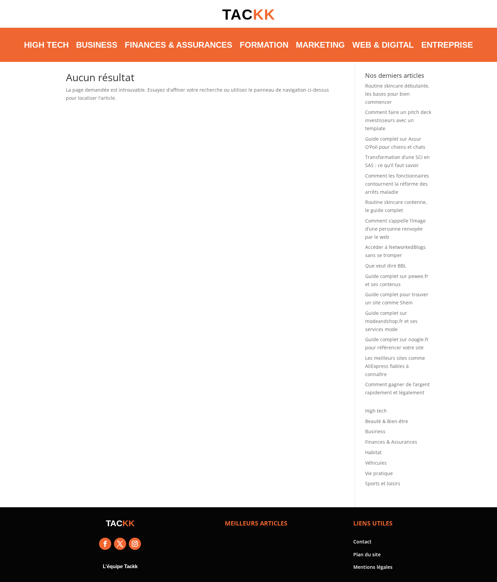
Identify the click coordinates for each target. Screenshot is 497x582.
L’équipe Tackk (120, 566)
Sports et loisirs (382, 483)
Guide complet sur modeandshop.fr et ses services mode (391, 321)
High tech (46, 44)
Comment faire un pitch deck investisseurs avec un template (398, 120)
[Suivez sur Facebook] (105, 544)
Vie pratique (379, 473)
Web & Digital (383, 44)
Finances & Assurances (178, 44)
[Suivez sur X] (120, 544)
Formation (264, 44)
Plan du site (367, 554)
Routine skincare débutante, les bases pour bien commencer (397, 94)
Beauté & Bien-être (386, 421)
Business (96, 44)
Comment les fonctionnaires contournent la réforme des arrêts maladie (397, 183)
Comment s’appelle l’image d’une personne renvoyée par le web (395, 228)
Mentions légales (373, 567)
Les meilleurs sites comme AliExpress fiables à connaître (395, 366)
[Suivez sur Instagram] (135, 544)
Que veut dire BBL (385, 265)
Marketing (320, 44)
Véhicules (376, 463)
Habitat (373, 452)
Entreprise (447, 44)
